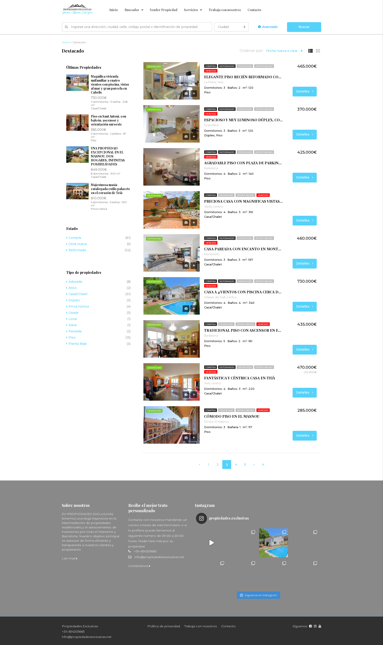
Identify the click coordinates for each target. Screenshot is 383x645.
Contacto (254, 10)
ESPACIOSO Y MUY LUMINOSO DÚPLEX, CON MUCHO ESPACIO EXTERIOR (243, 120)
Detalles (303, 91)
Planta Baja (77, 344)
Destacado (245, 66)
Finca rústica (78, 306)
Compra (210, 66)
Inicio (113, 10)
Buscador (132, 10)
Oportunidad (264, 66)
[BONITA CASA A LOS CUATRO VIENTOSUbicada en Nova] (304, 573)
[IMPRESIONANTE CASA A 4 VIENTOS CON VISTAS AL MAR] (273, 573)
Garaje (73, 313)
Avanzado (270, 27)
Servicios (191, 10)
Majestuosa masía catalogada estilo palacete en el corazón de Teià (110, 189)
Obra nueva (77, 244)
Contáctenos (138, 566)
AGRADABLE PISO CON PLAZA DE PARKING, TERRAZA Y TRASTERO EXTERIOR (243, 163)
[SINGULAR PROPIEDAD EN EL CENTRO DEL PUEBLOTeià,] (211, 573)
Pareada (75, 331)
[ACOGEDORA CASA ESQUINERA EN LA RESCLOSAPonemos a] (304, 542)
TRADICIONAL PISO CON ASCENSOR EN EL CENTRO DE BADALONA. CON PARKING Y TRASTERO (243, 330)
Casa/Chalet (78, 294)
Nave (72, 325)
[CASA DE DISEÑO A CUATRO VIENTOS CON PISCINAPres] (242, 573)
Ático (72, 288)
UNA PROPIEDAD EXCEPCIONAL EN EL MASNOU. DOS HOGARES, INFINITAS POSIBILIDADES (108, 156)
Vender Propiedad (163, 10)
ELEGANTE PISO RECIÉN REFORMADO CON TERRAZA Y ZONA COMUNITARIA (243, 77)
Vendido (210, 70)
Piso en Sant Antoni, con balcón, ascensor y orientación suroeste (108, 120)
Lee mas (69, 558)
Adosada (75, 282)
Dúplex (74, 300)
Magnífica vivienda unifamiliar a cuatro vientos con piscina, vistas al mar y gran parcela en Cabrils (110, 84)
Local (72, 319)
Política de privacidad (163, 626)
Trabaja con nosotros (225, 10)
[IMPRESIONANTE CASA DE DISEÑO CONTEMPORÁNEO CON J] (211, 542)
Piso (72, 337)
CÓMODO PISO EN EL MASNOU (231, 416)
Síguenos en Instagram (260, 595)
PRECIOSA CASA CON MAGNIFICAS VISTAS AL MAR (243, 201)
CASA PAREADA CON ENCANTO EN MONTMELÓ (243, 249)
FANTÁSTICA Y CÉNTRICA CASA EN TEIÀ (239, 378)
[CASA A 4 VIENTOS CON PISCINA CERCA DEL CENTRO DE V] (273, 542)
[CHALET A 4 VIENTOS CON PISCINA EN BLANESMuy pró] (242, 542)
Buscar (304, 27)
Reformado (226, 66)
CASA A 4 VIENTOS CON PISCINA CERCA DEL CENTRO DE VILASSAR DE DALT (243, 292)
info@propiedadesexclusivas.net (159, 557)
